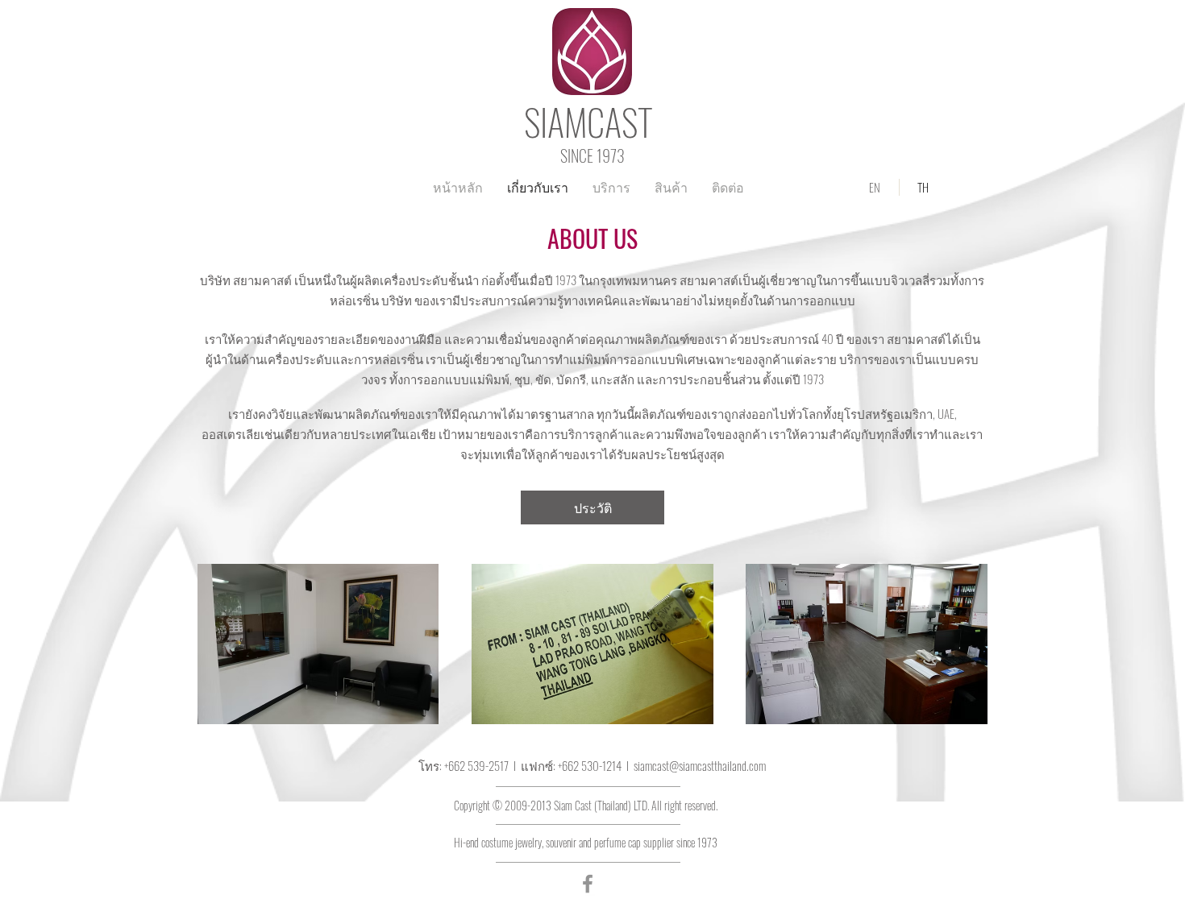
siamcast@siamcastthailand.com (700, 765)
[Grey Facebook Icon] (588, 884)
